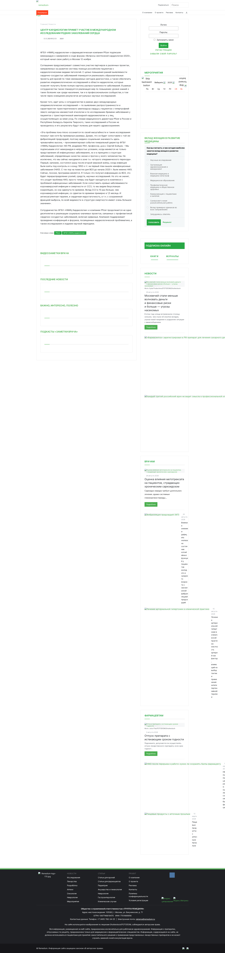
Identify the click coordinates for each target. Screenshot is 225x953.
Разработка (72, 885)
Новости (150, 273)
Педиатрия (103, 885)
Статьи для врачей (106, 877)
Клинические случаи (107, 901)
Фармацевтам (154, 715)
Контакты (179, 13)
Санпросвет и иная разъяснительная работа (161, 202)
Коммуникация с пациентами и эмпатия (163, 195)
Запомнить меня (165, 40)
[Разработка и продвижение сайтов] (182, 948)
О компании (147, 13)
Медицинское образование (162, 180)
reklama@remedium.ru (145, 919)
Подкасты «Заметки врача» (59, 331)
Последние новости (54, 279)
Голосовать (153, 222)
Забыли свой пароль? (163, 54)
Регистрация (163, 50)
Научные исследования (160, 160)
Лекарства (72, 881)
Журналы (172, 256)
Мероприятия (73, 901)
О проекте (159, 13)
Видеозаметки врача (54, 253)
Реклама (169, 13)
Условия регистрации (138, 900)
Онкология (72, 893)
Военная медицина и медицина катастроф (159, 174)
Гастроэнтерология (106, 897)
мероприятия (154, 72)
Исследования (73, 877)
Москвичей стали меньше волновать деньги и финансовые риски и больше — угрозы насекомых (161, 303)
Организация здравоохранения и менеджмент (159, 167)
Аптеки (70, 889)
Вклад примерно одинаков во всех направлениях (163, 208)
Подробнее (151, 327)
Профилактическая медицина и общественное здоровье (162, 187)
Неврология (72, 897)
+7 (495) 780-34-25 (106, 919)
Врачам (150, 461)
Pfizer (58, 233)
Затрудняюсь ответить (160, 214)
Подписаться (163, 5)
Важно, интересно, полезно (59, 305)
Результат (167, 222)
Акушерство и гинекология (110, 889)
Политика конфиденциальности (138, 895)
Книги (154, 256)
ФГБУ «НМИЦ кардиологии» (74, 233)
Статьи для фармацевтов (109, 881)
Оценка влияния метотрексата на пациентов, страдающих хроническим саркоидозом (164, 483)
